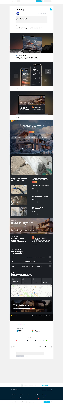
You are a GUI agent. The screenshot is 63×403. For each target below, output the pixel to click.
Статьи (15, 3)
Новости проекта (36, 397)
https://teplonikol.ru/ (21, 324)
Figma (35, 330)
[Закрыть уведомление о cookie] (51, 401)
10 (43, 340)
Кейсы (12, 3)
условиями (23, 401)
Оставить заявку (45, 385)
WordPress (20, 330)
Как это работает (13, 397)
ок (46, 401)
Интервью (38, 3)
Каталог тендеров (13, 398)
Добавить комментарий (20, 356)
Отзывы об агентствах (21, 398)
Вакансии (43, 398)
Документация (28, 3)
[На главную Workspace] (14, 389)
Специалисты (20, 397)
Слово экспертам (22, 3)
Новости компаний (33, 3)
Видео (41, 3)
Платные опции (36, 398)
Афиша (18, 3)
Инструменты (43, 397)
